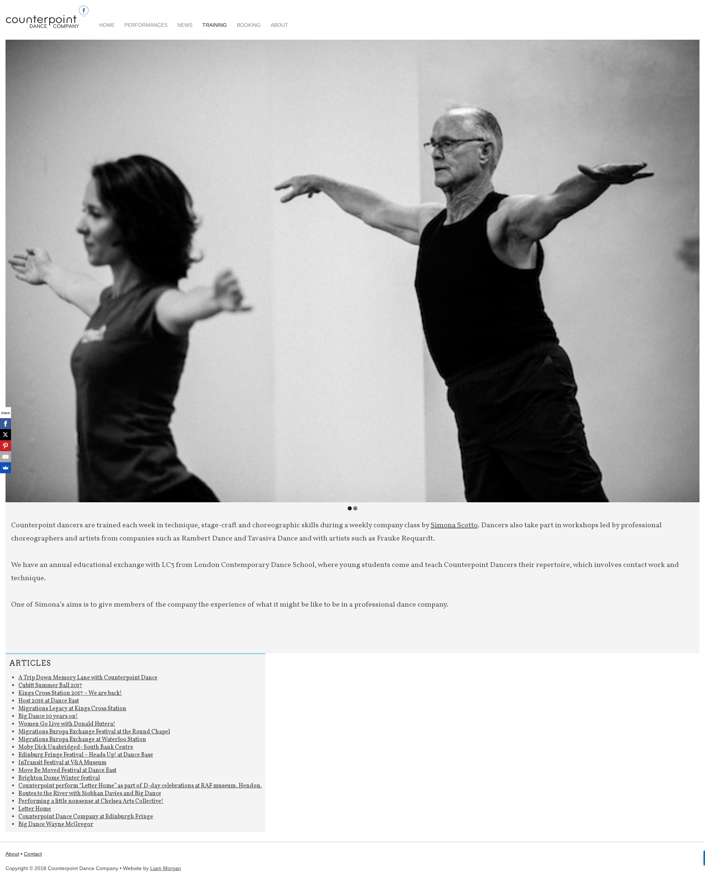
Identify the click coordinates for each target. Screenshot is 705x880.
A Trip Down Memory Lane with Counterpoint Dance (88, 678)
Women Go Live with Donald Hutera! (66, 724)
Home (107, 25)
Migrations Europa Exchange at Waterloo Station (82, 740)
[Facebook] (5, 423)
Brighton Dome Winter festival (59, 778)
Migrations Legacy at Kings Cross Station (72, 709)
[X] (5, 434)
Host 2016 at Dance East (48, 701)
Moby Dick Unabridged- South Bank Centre (75, 747)
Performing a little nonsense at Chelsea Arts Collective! (90, 801)
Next (692, 268)
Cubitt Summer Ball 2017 (50, 686)
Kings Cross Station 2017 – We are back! (70, 693)
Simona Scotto (454, 525)
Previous (12, 268)
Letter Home (34, 809)
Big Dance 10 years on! (48, 716)
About (279, 25)
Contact (33, 854)
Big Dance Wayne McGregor (55, 824)
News (184, 25)
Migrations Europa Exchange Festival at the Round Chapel (94, 732)
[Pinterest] (5, 445)
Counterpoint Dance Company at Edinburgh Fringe (85, 817)
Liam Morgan (165, 868)
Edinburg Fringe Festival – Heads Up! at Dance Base (85, 755)
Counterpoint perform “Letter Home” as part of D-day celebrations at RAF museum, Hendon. (140, 786)
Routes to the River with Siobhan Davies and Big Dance (89, 794)
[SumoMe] (5, 467)
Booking (249, 25)
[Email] (5, 456)
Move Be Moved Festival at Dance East (67, 770)
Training (214, 25)
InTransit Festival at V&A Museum (62, 763)
